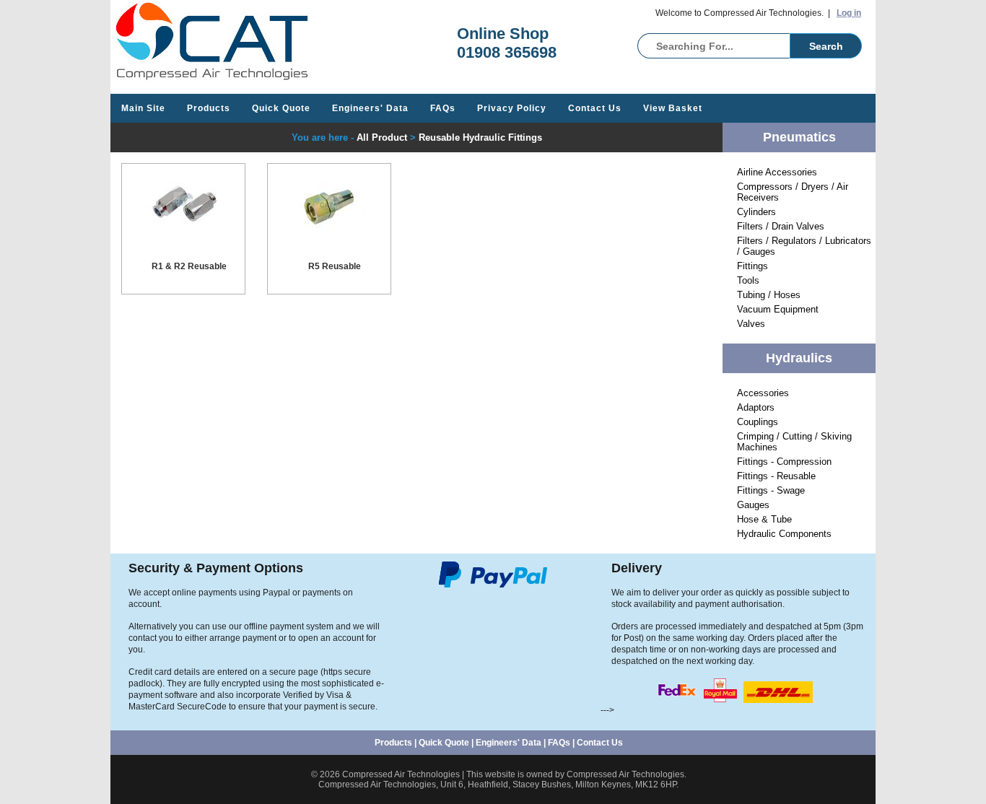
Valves (751, 323)
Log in (849, 13)
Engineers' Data (370, 108)
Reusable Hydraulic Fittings (480, 137)
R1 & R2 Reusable (189, 266)
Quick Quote (281, 108)
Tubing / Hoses (768, 294)
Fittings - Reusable (776, 476)
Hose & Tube (764, 519)
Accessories (763, 393)
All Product (382, 137)
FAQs (442, 108)
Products (208, 108)
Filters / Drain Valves (780, 226)
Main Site (143, 108)
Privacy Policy (511, 108)
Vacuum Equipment (778, 309)
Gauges (753, 504)
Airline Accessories (777, 172)
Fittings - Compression (784, 461)
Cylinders (756, 211)
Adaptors (756, 407)
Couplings (757, 421)
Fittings (752, 266)
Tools (748, 280)
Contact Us (594, 108)
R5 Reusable (334, 266)
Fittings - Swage (771, 490)
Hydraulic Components (784, 533)
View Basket (672, 108)
